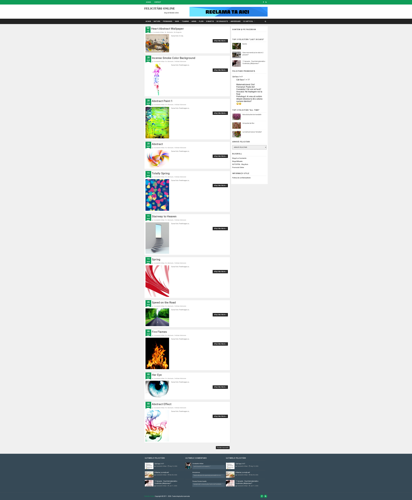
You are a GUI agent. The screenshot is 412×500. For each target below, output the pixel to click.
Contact (157, 2)
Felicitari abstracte (180, 61)
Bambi (244, 44)
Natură (157, 21)
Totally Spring (161, 173)
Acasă (148, 2)
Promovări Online (238, 167)
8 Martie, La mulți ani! (161, 472)
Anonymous (196, 472)
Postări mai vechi (223, 447)
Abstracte (170, 32)
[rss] (266, 2)
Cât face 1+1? (237, 77)
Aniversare (236, 21)
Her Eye (157, 374)
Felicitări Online (159, 8)
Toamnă (185, 21)
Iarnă (193, 21)
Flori (201, 21)
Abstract (157, 144)
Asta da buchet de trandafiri (251, 114)
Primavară (167, 21)
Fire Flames (159, 331)
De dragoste (222, 21)
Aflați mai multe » (220, 41)
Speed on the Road (164, 302)
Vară (177, 21)
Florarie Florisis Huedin (199, 481)
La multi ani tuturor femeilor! (252, 132)
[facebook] (263, 2)
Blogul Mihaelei (237, 161)
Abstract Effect (161, 404)
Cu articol (248, 21)
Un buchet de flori (248, 123)
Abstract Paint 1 (162, 101)
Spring (156, 259)
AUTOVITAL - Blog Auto (240, 164)
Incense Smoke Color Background (173, 58)
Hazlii (148, 27)
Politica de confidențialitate (241, 178)
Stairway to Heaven (164, 216)
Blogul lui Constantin (239, 158)
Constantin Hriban (197, 463)
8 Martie (210, 21)
